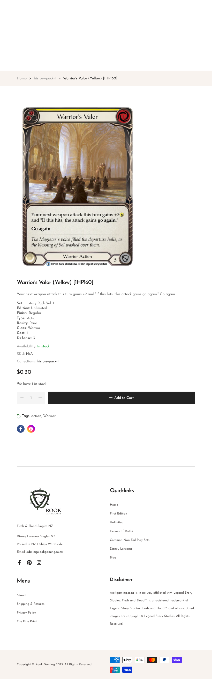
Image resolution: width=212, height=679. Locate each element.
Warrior (49, 416)
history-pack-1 (48, 361)
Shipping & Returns (30, 604)
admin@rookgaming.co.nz (44, 552)
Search (21, 595)
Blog (113, 557)
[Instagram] (39, 562)
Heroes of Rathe (121, 531)
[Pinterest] (29, 562)
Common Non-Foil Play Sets (129, 540)
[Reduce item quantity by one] (22, 398)
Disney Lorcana (121, 548)
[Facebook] (19, 562)
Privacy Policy (26, 612)
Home (114, 504)
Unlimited (116, 522)
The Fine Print (27, 621)
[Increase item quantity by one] (40, 398)
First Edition (118, 513)
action (36, 416)
